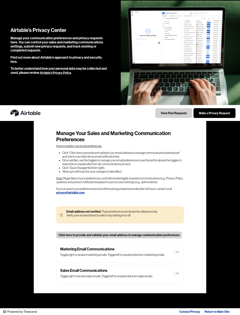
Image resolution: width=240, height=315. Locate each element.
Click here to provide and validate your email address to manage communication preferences (119, 235)
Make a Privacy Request (214, 113)
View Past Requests (174, 113)
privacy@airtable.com (70, 192)
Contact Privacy (189, 311)
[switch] (176, 252)
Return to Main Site (217, 311)
